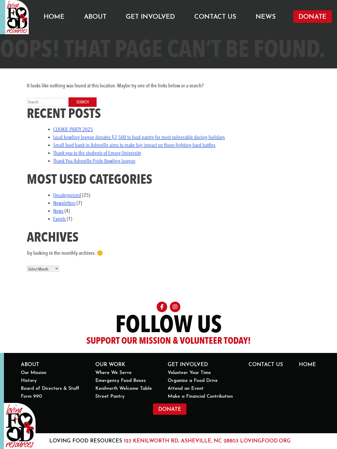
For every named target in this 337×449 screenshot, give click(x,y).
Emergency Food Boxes (120, 380)
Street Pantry (110, 396)
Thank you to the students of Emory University (97, 153)
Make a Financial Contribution (200, 396)
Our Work (110, 364)
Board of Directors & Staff (50, 388)
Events (59, 219)
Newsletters (64, 203)
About (95, 17)
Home (54, 17)
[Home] (17, 17)
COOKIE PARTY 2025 (73, 129)
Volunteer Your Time (189, 373)
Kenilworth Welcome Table (123, 388)
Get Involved (150, 17)
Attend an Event (186, 388)
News (266, 17)
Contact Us (215, 17)
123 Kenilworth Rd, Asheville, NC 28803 (181, 441)
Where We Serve (113, 373)
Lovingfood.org (265, 441)
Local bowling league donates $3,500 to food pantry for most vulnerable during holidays (139, 137)
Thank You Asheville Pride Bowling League (94, 161)
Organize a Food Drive (193, 380)
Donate (312, 17)
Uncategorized (67, 195)
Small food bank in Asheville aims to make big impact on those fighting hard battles (134, 145)
